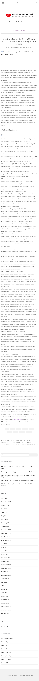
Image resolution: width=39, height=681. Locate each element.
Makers (25, 429)
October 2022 (5, 571)
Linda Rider (28, 47)
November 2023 (6, 533)
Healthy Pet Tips (6, 656)
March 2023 (4, 554)
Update (22, 431)
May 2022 (4, 589)
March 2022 (4, 596)
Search (33, 455)
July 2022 (4, 582)
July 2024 (4, 509)
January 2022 (5, 603)
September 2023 (6, 540)
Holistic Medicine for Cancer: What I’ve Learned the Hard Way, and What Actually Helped (18, 476)
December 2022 (6, 564)
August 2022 (5, 578)
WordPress (30, 675)
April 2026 (4, 498)
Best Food (4, 627)
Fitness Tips (5, 642)
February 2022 (5, 599)
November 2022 (6, 568)
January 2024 (5, 526)
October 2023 (5, 537)
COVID (12, 429)
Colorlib (18, 675)
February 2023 (5, 558)
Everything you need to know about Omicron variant (21, 446)
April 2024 (4, 519)
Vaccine (28, 431)
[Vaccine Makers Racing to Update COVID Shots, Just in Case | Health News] (19, 59)
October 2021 (5, 613)
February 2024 (5, 523)
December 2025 (6, 502)
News (31, 429)
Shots (15, 431)
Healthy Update (19, 30)
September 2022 (6, 575)
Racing (9, 431)
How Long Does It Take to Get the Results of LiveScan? (18, 480)
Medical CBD (5, 663)
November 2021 (6, 610)
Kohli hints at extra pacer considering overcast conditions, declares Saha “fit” (16, 441)
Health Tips (5, 649)
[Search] (36, 3)
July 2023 (4, 544)
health (19, 429)
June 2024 (4, 512)
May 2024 (4, 516)
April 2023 (4, 551)
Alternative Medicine (7, 638)
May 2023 (4, 547)
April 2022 (4, 592)
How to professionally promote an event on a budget (17, 472)
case (7, 429)
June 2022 (4, 585)
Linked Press (18, 419)
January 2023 (5, 561)
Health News (5, 645)
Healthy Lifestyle (6, 652)
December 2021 (6, 606)
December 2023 (6, 530)
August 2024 (5, 505)
